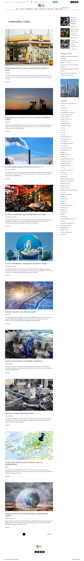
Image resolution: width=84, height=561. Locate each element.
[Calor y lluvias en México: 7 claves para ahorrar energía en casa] (65, 32)
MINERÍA (62, 196)
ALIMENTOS (63, 108)
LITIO (61, 192)
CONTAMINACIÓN (64, 125)
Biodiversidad (63, 110)
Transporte (63, 234)
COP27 (61, 128)
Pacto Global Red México (65, 205)
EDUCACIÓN (63, 145)
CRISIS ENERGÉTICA (65, 136)
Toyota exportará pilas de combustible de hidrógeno (24, 361)
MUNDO (7, 467)
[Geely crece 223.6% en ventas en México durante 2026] (65, 44)
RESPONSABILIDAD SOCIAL (66, 218)
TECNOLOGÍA (63, 230)
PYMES (62, 214)
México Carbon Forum (65, 194)
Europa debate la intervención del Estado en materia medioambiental (24, 463)
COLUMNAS (8, 314)
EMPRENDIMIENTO (64, 150)
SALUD (62, 221)
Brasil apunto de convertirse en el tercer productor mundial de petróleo (27, 118)
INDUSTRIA (63, 176)
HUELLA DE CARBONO (10, 169)
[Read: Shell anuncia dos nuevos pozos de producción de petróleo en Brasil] (29, 47)
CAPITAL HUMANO (64, 117)
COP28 (61, 130)
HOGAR (62, 167)
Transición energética (65, 232)
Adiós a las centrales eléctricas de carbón (19, 413)
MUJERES (62, 201)
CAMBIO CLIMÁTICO (10, 518)
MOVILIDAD (63, 199)
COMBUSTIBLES (9, 363)
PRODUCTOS (63, 212)
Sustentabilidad (63, 227)
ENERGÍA (62, 156)
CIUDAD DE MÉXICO (65, 119)
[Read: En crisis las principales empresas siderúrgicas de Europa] (29, 198)
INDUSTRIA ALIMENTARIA (66, 179)
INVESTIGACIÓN (64, 187)
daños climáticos (64, 139)
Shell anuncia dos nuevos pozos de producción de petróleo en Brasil (27, 69)
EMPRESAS (62, 152)
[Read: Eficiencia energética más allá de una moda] (29, 295)
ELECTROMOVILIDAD (65, 148)
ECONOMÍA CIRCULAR (65, 143)
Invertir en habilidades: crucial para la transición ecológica (26, 263)
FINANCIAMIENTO (64, 163)
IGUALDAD (62, 172)
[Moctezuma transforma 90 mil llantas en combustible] (65, 21)
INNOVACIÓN (63, 185)
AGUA (61, 105)
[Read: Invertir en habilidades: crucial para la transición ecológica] (29, 246)
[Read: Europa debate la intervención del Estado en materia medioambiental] (29, 445)
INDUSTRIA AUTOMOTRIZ (66, 181)
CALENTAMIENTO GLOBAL (66, 112)
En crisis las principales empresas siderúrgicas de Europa (26, 214)
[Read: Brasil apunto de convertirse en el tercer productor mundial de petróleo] (29, 101)
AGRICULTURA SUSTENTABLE (67, 103)
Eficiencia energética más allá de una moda (20, 312)
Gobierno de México (64, 165)
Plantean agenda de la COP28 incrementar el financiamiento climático (26, 514)
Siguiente (50, 534)
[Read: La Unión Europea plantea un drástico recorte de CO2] (29, 150)
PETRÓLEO (7, 73)
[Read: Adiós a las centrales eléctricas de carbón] (29, 394)
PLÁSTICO (62, 210)
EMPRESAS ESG (64, 154)
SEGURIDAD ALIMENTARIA (66, 223)
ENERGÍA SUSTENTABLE (10, 217)
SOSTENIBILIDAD (64, 225)
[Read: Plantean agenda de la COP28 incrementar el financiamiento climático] (29, 496)
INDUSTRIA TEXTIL (64, 183)
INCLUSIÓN (63, 174)
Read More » (8, 82)
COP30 (62, 134)
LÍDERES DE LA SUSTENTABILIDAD (68, 190)
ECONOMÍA (63, 141)
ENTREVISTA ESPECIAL (65, 161)
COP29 (62, 132)
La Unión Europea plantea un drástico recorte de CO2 (24, 167)
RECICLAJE (63, 216)
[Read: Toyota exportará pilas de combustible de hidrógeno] (29, 344)
